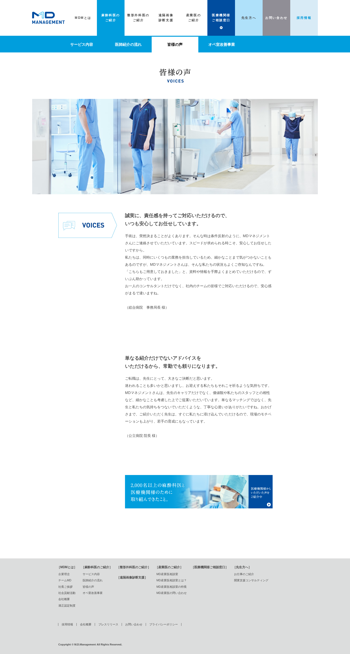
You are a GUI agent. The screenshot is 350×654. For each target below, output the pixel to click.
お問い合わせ (133, 624)
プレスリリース (108, 624)
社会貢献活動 (66, 593)
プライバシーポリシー (163, 624)
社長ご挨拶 (65, 586)
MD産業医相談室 (167, 574)
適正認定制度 (66, 605)
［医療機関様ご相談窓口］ (209, 567)
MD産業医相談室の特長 (171, 586)
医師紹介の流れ (128, 44)
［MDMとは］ (67, 567)
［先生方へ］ (242, 567)
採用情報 (67, 624)
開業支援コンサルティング (251, 580)
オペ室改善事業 (221, 44)
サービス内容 (81, 44)
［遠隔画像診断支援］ (132, 577)
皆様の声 (175, 44)
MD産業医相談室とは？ (171, 580)
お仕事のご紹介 (244, 574)
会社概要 (64, 599)
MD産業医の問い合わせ (171, 593)
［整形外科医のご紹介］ (134, 567)
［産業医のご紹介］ (169, 567)
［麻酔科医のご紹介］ (96, 567)
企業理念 (64, 574)
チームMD (64, 580)
